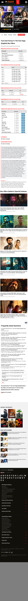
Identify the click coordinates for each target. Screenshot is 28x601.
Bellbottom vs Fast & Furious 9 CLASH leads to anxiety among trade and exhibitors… (16, 444)
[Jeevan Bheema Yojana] (11, 422)
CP (2, 118)
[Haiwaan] (19, 422)
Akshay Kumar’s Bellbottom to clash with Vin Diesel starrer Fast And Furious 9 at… (17, 455)
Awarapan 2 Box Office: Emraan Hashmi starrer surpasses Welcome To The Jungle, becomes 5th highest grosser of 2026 (13, 230)
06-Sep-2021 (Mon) (16, 74)
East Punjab (4, 117)
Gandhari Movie (5, 487)
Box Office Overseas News (7, 524)
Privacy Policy (11, 548)
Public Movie (6, 503)
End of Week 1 (5, 56)
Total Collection (5, 60)
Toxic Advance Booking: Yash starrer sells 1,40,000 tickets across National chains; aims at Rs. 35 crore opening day (12, 209)
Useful (4, 540)
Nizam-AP (4, 123)
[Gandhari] (11, 413)
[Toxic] (4, 413)
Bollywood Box (6, 511)
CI (2, 120)
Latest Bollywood (7, 516)
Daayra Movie (4, 498)
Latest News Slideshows (6, 526)
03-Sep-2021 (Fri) (16, 69)
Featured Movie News (6, 519)
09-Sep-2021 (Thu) (16, 79)
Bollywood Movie (7, 500)
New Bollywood (7, 484)
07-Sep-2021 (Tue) (16, 76)
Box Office (6, 505)
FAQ (9, 549)
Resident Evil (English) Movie (7, 496)
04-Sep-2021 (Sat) (16, 71)
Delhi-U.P (4, 115)
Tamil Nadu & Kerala (6, 132)
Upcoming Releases (5, 527)
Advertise (6, 548)
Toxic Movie (4, 486)
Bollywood (7, 537)
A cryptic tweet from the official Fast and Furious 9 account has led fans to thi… (17, 460)
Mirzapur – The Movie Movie (7, 490)
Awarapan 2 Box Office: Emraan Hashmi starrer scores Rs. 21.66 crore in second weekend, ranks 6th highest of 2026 (13, 272)
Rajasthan (4, 122)
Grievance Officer (4, 549)
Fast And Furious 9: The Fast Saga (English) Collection (13, 370)
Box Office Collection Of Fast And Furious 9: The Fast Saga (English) (12, 380)
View (23, 113)
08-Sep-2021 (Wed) (16, 78)
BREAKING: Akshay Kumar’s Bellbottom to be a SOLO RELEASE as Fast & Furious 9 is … (17, 438)
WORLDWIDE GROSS (6, 142)
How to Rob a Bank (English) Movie (8, 489)
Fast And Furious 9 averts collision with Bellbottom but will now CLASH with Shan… (17, 433)
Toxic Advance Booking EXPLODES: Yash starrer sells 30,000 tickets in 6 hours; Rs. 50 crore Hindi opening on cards (13, 294)
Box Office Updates (5, 522)
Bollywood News (5, 518)
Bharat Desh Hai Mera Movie (7, 495)
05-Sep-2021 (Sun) (16, 73)
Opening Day (4, 53)
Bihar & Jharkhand (6, 128)
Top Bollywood (6, 532)
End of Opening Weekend (7, 55)
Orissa (3, 130)
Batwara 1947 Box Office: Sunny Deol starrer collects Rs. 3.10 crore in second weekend (13, 252)
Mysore (3, 125)
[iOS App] (12, 552)
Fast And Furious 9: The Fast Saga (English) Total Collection (12, 376)
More (3, 382)
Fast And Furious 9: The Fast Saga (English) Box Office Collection (13, 373)
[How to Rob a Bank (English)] (19, 413)
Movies (2, 472)
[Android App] (9, 552)
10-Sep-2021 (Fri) (16, 81)
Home (2, 548)
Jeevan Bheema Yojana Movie (7, 491)
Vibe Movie (4, 494)
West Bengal (4, 127)
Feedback (17, 548)
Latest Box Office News (6, 520)
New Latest (6, 534)
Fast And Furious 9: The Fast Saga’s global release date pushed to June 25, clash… (17, 449)
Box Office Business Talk (6, 523)
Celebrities (8, 472)
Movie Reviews (4, 528)
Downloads (6, 543)
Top (4, 508)
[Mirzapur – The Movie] (4, 422)
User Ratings (10, 29)
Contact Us (22, 548)
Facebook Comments (6, 392)
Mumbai (3, 113)
